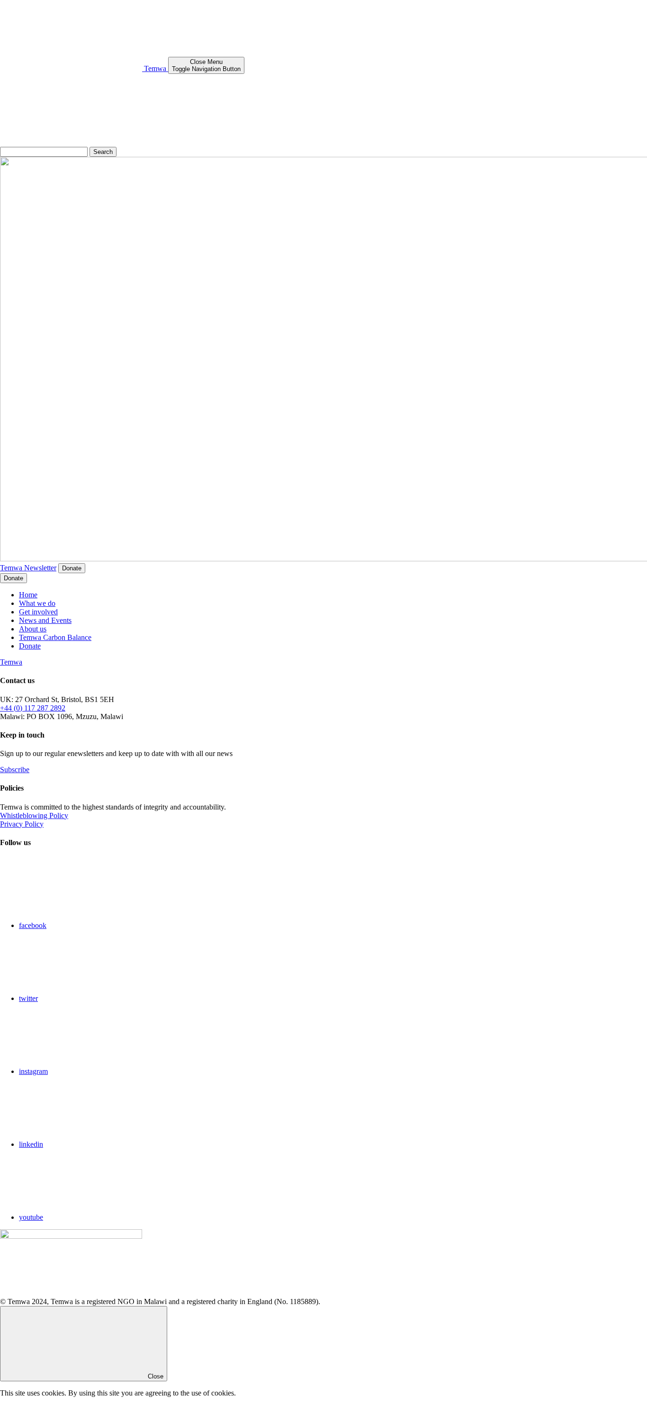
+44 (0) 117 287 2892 (32, 708)
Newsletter (40, 568)
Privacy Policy (22, 824)
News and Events (45, 620)
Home (28, 595)
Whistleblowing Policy (34, 815)
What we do (37, 603)
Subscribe (14, 770)
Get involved (38, 612)
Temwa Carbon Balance (55, 637)
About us (32, 629)
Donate (71, 568)
